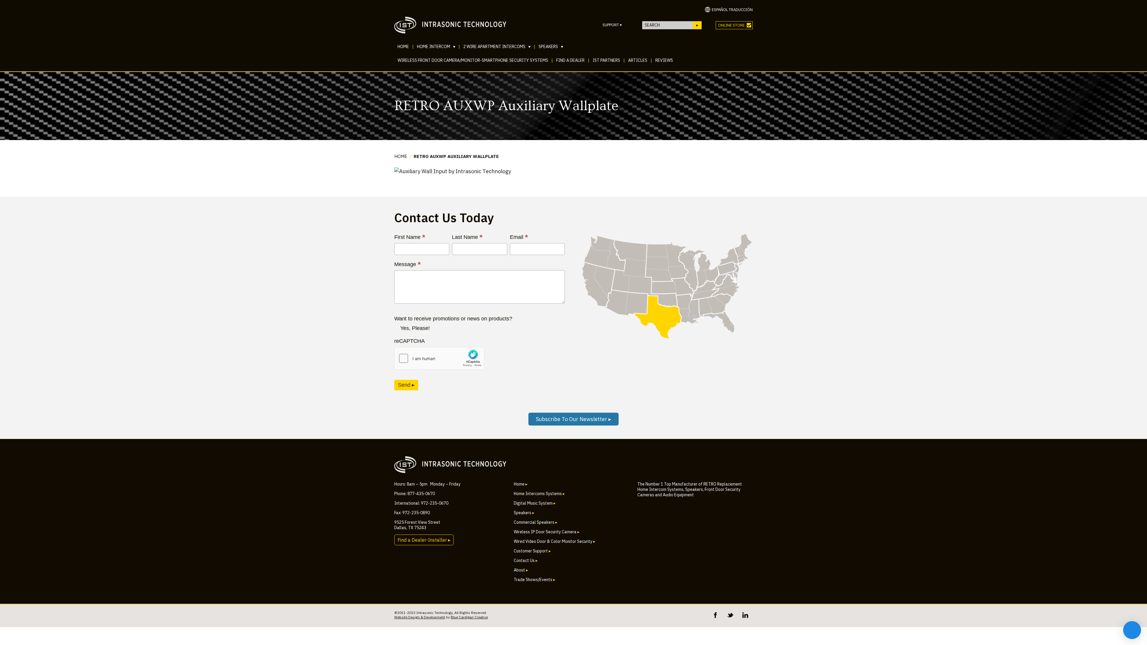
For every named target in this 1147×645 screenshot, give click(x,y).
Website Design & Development (419, 617)
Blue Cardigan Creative (469, 617)
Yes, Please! (415, 328)
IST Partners (606, 60)
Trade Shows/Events (534, 579)
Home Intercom (436, 46)
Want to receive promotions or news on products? (453, 319)
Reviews (664, 60)
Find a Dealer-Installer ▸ (424, 540)
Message (407, 264)
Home (403, 46)
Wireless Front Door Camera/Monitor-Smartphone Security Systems (473, 60)
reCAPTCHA (409, 341)
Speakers (551, 46)
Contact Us (526, 560)
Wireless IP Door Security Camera (546, 532)
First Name (409, 237)
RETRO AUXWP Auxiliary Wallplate (456, 156)
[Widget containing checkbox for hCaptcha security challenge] (439, 358)
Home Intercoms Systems (539, 493)
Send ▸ (406, 385)
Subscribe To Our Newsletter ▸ (573, 419)
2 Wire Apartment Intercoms (496, 46)
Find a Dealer (570, 60)
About (521, 570)
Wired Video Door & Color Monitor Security (554, 541)
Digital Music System (535, 503)
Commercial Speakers (535, 522)
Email (519, 237)
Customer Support (532, 551)
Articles (637, 60)
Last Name (467, 237)
